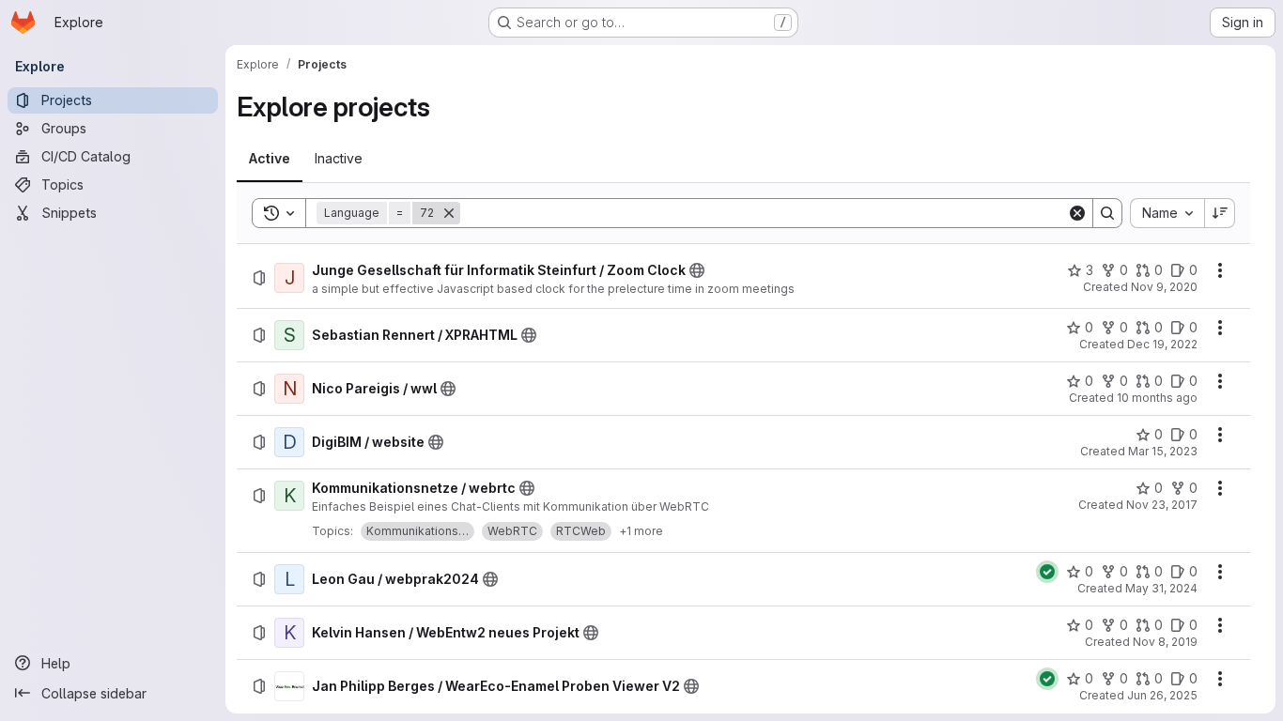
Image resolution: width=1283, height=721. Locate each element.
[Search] (1107, 213)
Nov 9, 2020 (1164, 287)
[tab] (269, 158)
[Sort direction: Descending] (1220, 213)
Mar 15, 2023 (1163, 451)
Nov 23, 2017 (1162, 505)
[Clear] (1077, 213)
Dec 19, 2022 (1162, 344)
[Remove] (449, 213)
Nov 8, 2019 (1165, 642)
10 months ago (1157, 398)
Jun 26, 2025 (1162, 695)
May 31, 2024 (1161, 588)
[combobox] (1167, 213)
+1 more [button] (641, 531)
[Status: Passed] (1047, 571)
